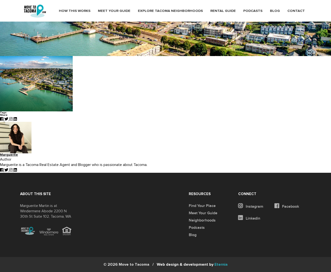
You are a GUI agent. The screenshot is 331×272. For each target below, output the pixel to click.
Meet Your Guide (114, 11)
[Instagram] (11, 119)
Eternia (192, 264)
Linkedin (252, 218)
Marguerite (9, 155)
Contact (296, 11)
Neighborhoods (202, 220)
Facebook (290, 206)
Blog (275, 11)
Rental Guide (223, 11)
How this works (74, 11)
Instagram (254, 206)
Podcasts (252, 11)
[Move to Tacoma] (35, 11)
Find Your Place (202, 205)
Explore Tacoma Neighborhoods (170, 11)
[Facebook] (2, 119)
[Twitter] (6, 119)
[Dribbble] (15, 119)
